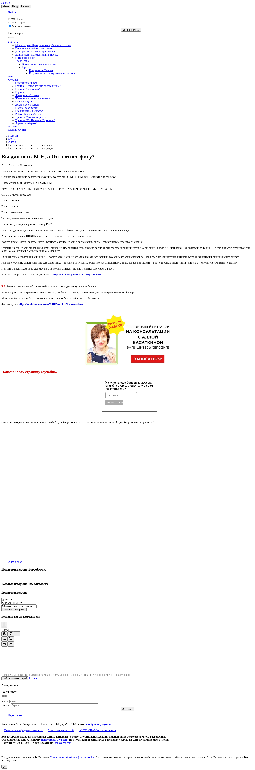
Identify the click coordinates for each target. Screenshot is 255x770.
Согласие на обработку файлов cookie (72, 757)
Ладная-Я (7, 2)
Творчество (22, 60)
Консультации (23, 101)
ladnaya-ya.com (62, 742)
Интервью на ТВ (25, 57)
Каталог (25, 6)
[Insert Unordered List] (4, 638)
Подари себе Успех (26, 107)
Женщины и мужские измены (32, 98)
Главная (13, 135)
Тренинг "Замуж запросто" (31, 117)
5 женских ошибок (26, 82)
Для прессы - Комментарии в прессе (36, 54)
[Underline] (17, 633)
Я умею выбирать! (26, 123)
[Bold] (4, 633)
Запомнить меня (21, 26)
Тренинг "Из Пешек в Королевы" (35, 120)
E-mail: (12, 18)
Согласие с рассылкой (61, 730)
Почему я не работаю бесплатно (34, 48)
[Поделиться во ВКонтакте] (27, 448)
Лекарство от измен (27, 104)
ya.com (108, 724)
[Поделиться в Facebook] (27, 475)
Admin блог (15, 561)
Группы (19, 92)
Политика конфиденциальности (23, 730)
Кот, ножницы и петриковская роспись (52, 73)
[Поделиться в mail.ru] (27, 502)
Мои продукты (17, 129)
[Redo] (11, 644)
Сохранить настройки (14, 609)
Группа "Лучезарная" (27, 89)
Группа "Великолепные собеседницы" (38, 85)
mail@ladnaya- (95, 724)
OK (4, 766)
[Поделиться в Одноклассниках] (27, 529)
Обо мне (13, 42)
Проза (25, 67)
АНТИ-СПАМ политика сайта (97, 730)
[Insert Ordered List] (11, 638)
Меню (6, 6)
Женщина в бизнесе (27, 95)
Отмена (33, 678)
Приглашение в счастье (29, 110)
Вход (15, 6)
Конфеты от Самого (41, 70)
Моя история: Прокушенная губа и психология (43, 45)
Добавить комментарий (15, 678)
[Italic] (11, 633)
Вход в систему (131, 29)
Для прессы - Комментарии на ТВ (35, 51)
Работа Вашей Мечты (28, 114)
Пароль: (13, 22)
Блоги (11, 76)
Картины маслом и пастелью (39, 64)
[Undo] (4, 644)
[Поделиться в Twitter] (27, 555)
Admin (12, 141)
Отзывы (13, 79)
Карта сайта (15, 715)
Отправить (127, 709)
